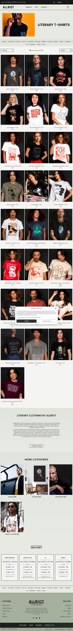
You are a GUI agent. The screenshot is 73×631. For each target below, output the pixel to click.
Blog (69, 608)
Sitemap (69, 629)
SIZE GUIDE (22, 625)
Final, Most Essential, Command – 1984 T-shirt (12, 402)
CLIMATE (61, 41)
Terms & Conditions (60, 629)
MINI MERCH (32, 44)
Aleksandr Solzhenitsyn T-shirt (60, 243)
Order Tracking (7, 608)
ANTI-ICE (24, 41)
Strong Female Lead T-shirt (36, 127)
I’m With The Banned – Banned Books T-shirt (36, 243)
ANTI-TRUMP (11, 41)
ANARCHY (56, 41)
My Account (6, 605)
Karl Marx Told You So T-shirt (36, 283)
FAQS (4, 614)
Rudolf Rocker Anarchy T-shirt (12, 363)
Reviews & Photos (65, 616)
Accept (26, 321)
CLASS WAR (30, 41)
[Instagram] (33, 618)
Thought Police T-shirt (36, 204)
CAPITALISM (37, 41)
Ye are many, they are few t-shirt (12, 166)
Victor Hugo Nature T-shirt (60, 127)
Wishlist (4, 616)
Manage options (46, 321)
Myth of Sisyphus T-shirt (12, 89)
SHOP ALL (4, 41)
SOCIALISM (49, 41)
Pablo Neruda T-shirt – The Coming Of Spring (60, 283)
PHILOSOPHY (68, 41)
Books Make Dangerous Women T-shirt (60, 323)
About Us (68, 605)
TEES (27, 44)
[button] (55, 308)
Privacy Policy (48, 629)
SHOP (36, 7)
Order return (6, 611)
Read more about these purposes (33, 317)
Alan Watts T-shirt (60, 363)
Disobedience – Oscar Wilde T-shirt (36, 363)
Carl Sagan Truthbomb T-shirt (36, 166)
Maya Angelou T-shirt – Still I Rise (12, 283)
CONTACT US (49, 625)
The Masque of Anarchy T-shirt (60, 166)
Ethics (69, 614)
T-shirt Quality (66, 611)
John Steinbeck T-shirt (12, 127)
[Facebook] (39, 618)
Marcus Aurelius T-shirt (12, 204)
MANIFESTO (29, 7)
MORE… (43, 44)
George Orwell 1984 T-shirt (60, 204)
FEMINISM (43, 41)
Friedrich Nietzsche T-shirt (36, 89)
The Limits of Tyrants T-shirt (12, 243)
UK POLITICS (18, 41)
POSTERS (39, 44)
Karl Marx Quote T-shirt (60, 89)
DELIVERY (39, 625)
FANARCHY (44, 7)
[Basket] (68, 7)
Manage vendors (21, 317)
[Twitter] (36, 618)
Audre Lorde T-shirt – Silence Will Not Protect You (12, 323)
